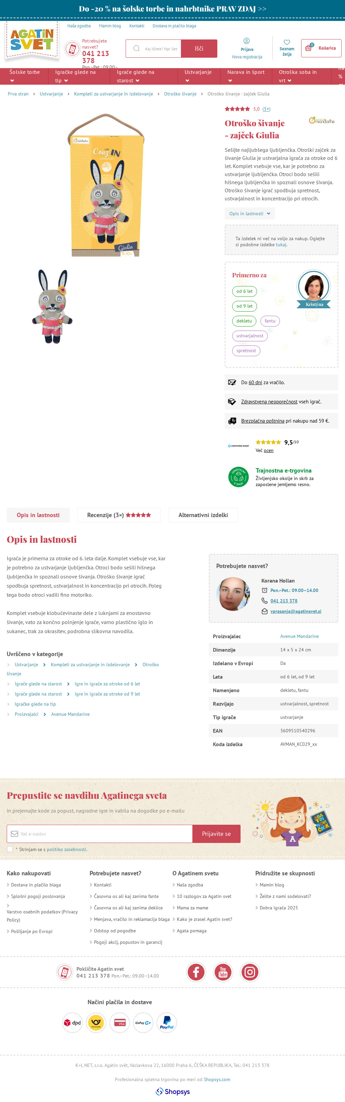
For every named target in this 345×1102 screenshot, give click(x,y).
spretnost (246, 350)
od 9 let (245, 306)
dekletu (244, 321)
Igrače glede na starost (136, 76)
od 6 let (245, 291)
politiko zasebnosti (66, 849)
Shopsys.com (217, 1079)
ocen (269, 450)
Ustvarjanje (198, 71)
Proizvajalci (27, 714)
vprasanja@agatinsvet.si (296, 611)
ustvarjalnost (250, 336)
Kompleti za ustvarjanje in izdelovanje (113, 94)
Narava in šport (245, 71)
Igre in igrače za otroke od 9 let (107, 694)
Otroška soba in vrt (298, 76)
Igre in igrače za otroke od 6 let (107, 684)
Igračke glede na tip (75, 76)
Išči (199, 48)
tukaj (281, 245)
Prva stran (18, 94)
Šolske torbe (24, 71)
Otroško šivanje (180, 94)
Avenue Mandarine (70, 714)
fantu (270, 321)
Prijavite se (216, 834)
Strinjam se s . (51, 849)
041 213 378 (95, 57)
